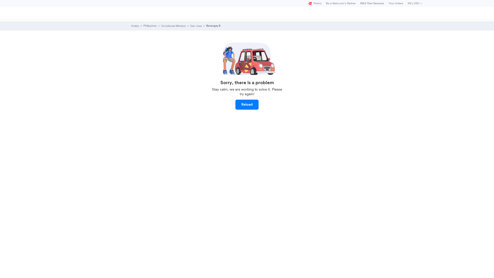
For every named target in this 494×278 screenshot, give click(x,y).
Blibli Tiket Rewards (372, 3)
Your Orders (396, 3)
